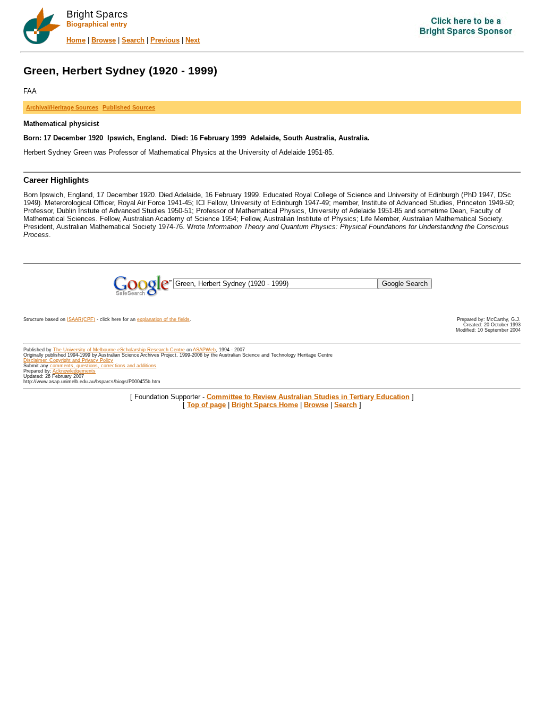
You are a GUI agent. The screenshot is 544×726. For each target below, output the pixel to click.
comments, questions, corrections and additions (103, 365)
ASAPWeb (204, 349)
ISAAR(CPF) (81, 319)
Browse (103, 40)
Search (133, 40)
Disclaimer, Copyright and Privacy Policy (68, 360)
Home (76, 40)
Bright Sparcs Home (265, 405)
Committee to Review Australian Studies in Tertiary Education (308, 397)
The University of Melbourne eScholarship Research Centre (119, 349)
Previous (165, 40)
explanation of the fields (163, 319)
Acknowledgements (74, 371)
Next (192, 40)
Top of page (206, 405)
